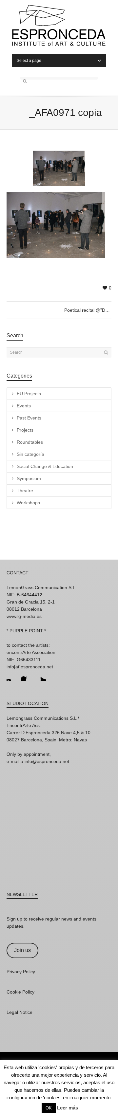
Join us (22, 950)
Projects (25, 430)
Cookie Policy (20, 992)
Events (24, 405)
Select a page (29, 60)
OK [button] (49, 1108)
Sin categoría (30, 454)
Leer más (67, 1107)
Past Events (29, 417)
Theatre (25, 490)
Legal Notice (19, 1012)
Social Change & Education (45, 466)
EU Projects (29, 393)
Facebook (26, 675)
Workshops (28, 502)
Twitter (40, 675)
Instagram (12, 675)
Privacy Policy (21, 971)
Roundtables (30, 442)
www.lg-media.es (24, 616)
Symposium (29, 478)
